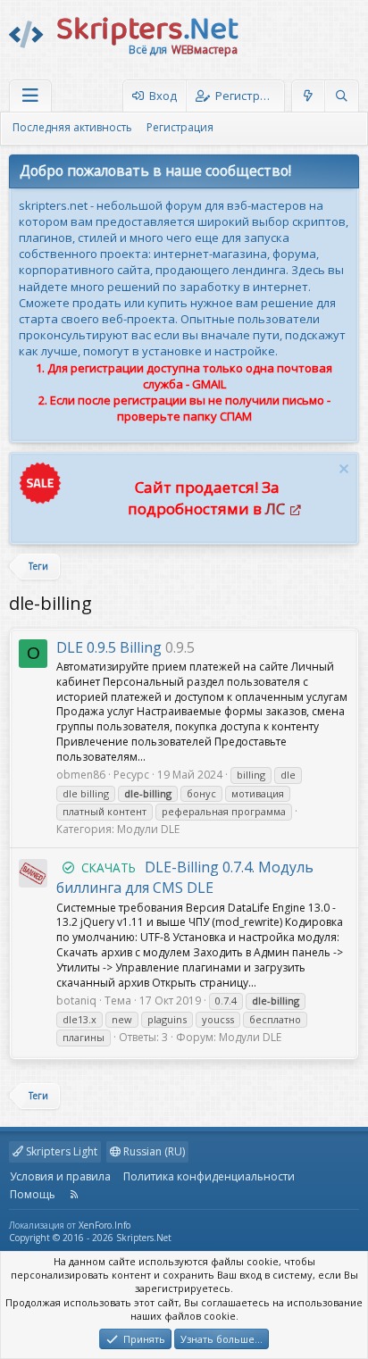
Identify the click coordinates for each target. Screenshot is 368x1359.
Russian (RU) (153, 1151)
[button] (30, 96)
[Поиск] (341, 96)
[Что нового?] (308, 96)
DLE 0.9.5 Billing (109, 647)
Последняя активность (72, 127)
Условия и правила (60, 1176)
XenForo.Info (104, 1225)
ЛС (275, 508)
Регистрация (179, 127)
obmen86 (80, 774)
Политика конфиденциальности (209, 1176)
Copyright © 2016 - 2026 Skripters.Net (90, 1237)
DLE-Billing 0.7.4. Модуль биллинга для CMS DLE (185, 877)
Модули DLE (148, 829)
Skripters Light (60, 1151)
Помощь (32, 1194)
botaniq (76, 1000)
